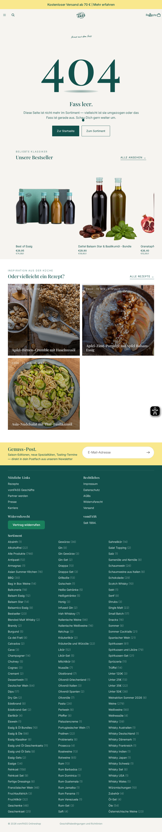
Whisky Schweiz (121, 763)
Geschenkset (19, 811)
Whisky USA (118, 775)
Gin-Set (65, 559)
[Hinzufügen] (69, 237)
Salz (113, 553)
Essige (15, 763)
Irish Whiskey (69, 613)
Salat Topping (119, 547)
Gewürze (67, 541)
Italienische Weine (73, 619)
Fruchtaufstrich (20, 793)
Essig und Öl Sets (21, 751)
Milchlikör (66, 661)
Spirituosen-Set (121, 655)
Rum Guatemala (70, 781)
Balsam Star (18, 601)
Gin (62, 547)
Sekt (113, 589)
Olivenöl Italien (70, 685)
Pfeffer (65, 715)
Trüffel (115, 667)
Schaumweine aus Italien (126, 571)
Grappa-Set (68, 571)
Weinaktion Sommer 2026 (127, 697)
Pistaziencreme (70, 721)
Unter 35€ (118, 685)
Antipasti (16, 559)
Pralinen (66, 733)
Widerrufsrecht (93, 501)
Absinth (15, 541)
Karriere (13, 507)
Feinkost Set (18, 775)
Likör (64, 649)
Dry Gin (15, 697)
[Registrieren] (148, 452)
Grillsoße (66, 577)
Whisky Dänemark (122, 739)
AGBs (86, 495)
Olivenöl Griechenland (74, 679)
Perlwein (66, 709)
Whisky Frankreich (122, 745)
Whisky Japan (119, 757)
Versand (88, 507)
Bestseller (17, 613)
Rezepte (13, 483)
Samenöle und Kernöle (125, 559)
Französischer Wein (23, 787)
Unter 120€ (117, 673)
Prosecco (66, 745)
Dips (13, 691)
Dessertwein (18, 679)
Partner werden (18, 495)
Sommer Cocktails (123, 631)
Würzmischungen (122, 787)
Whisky (116, 721)
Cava (13, 649)
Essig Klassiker (19, 739)
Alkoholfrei (18, 547)
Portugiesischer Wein (74, 727)
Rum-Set (66, 805)
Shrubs (115, 601)
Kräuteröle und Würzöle (76, 643)
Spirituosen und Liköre (125, 649)
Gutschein (66, 583)
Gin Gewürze (68, 553)
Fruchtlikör (18, 799)
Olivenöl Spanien (71, 691)
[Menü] (4, 15)
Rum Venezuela (70, 799)
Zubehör (116, 793)
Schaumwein (119, 565)
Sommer (116, 625)
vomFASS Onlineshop (29, 823)
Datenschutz (91, 490)
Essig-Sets (17, 757)
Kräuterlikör (68, 637)
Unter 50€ (118, 691)
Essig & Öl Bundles (23, 727)
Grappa (66, 565)
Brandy (15, 625)
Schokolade (119, 577)
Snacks (116, 619)
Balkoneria (17, 589)
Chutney (15, 661)
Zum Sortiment (95, 131)
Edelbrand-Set (19, 709)
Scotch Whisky (121, 583)
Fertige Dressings (21, 781)
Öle (113, 805)
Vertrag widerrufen (26, 525)
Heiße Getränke (70, 589)
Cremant (16, 673)
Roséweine (68, 751)
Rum (64, 763)
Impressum (90, 483)
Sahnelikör (118, 541)
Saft (63, 811)
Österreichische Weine (126, 811)
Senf (113, 595)
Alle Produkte (20, 553)
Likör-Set (66, 655)
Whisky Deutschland (123, 733)
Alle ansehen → (133, 157)
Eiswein (14, 721)
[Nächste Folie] (142, 212)
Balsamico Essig (20, 607)
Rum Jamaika (69, 787)
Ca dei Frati (17, 637)
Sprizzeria (117, 661)
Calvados (16, 643)
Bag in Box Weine (22, 583)
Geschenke (18, 805)
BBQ (14, 577)
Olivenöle (66, 697)
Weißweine (118, 709)
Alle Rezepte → (142, 276)
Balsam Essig (19, 595)
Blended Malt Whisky (24, 619)
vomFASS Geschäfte (21, 490)
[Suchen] (13, 15)
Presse (12, 501)
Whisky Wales (119, 781)
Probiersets (67, 739)
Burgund (15, 631)
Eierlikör (15, 715)
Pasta (65, 703)
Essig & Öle (18, 733)
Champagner (19, 655)
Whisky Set (118, 769)
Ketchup (65, 631)
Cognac (15, 667)
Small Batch (118, 613)
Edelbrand (17, 703)
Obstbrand (67, 673)
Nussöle (65, 667)
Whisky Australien (122, 727)
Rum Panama (68, 793)
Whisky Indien (119, 751)
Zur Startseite (65, 131)
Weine (116, 703)
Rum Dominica (69, 775)
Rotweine (67, 757)
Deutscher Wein (21, 685)
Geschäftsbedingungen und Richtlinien (81, 823)
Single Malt (118, 607)
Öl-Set (114, 799)
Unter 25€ (117, 679)
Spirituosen (118, 643)
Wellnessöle (118, 715)
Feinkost (17, 769)
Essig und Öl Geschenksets (28, 745)
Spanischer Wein (122, 637)
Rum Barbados (70, 769)
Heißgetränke (69, 595)
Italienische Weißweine (75, 625)
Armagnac (16, 565)
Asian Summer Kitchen (25, 571)
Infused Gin (67, 607)
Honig (64, 601)
